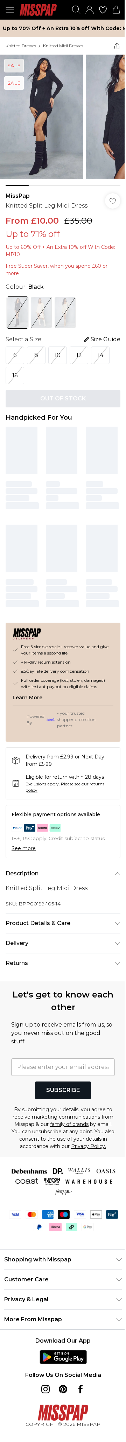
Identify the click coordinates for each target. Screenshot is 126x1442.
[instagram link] (45, 1389)
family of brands (69, 1124)
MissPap (18, 195)
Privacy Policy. (88, 1146)
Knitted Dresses (21, 45)
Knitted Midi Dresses (63, 45)
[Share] (117, 46)
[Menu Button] (10, 10)
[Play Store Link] (63, 1357)
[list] (63, 120)
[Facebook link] (80, 1389)
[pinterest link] (63, 1389)
